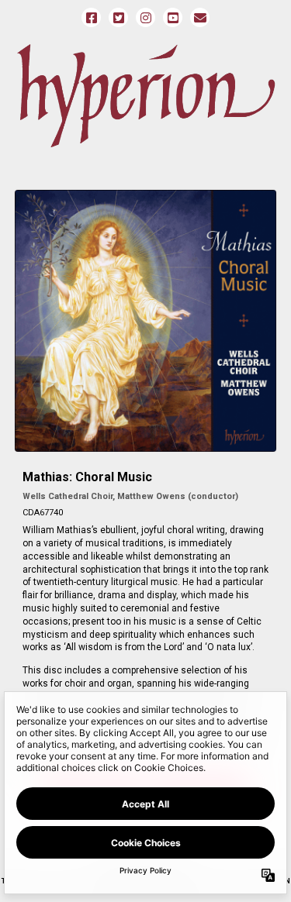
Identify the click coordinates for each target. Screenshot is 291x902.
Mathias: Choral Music (87, 477)
